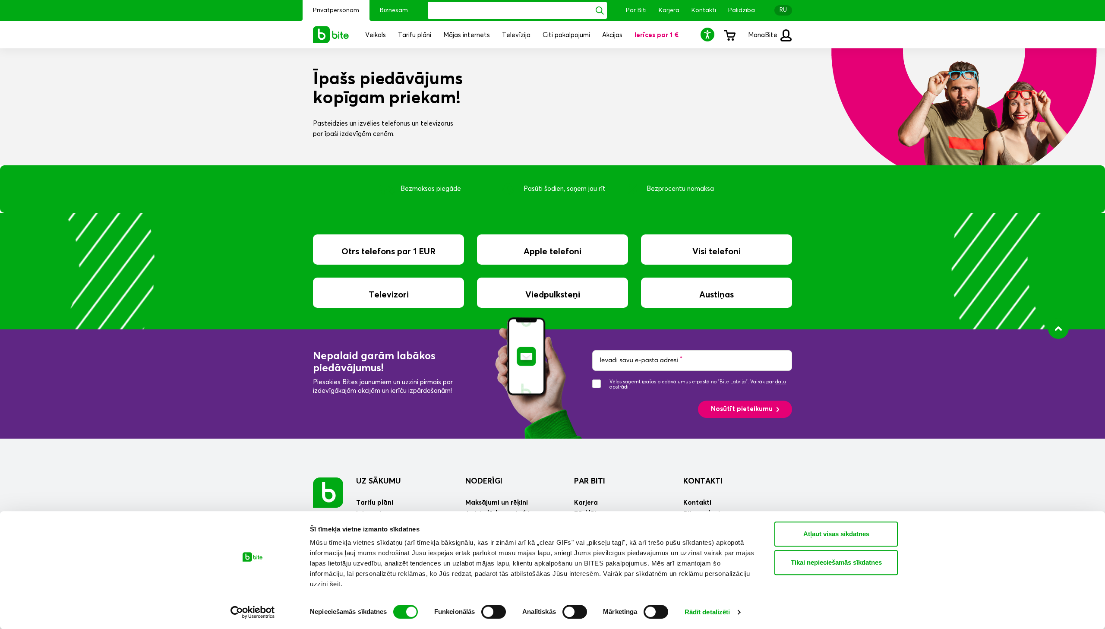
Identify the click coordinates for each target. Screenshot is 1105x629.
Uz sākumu (378, 481)
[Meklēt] (600, 10)
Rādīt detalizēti (707, 612)
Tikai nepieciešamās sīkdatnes (836, 562)
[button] (709, 34)
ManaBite (763, 35)
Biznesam (394, 10)
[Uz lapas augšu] (1058, 328)
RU (783, 10)
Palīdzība (741, 10)
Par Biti (636, 10)
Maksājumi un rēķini (496, 502)
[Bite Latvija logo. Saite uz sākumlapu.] (331, 34)
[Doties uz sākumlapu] (328, 492)
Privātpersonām (336, 10)
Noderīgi (483, 481)
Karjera (669, 10)
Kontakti (703, 10)
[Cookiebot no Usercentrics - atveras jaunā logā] (252, 612)
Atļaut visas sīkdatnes (836, 533)
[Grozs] (729, 34)
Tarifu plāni (374, 502)
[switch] (493, 612)
